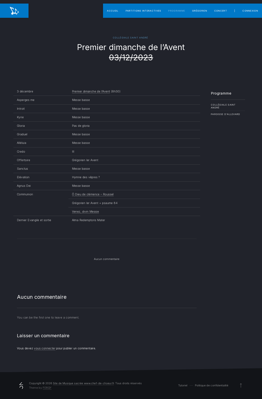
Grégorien (199, 10)
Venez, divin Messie (85, 211)
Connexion (250, 10)
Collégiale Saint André (130, 37)
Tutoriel (182, 385)
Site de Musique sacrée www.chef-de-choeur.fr (83, 383)
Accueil (112, 10)
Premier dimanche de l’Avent (91, 91)
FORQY (47, 387)
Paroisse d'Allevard (225, 114)
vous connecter (44, 348)
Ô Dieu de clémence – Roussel (93, 194)
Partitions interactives (143, 10)
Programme (176, 10)
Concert (220, 10)
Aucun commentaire (106, 259)
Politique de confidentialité (211, 385)
